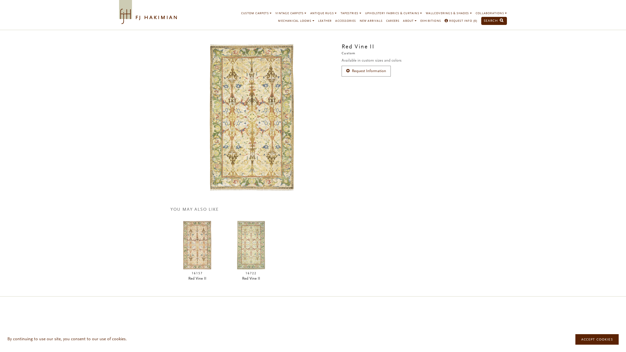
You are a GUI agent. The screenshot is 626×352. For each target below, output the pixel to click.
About (408, 21)
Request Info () (462, 21)
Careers (392, 21)
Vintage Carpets (289, 13)
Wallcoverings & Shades (448, 13)
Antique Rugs (322, 13)
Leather (325, 21)
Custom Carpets (255, 13)
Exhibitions (430, 21)
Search (491, 21)
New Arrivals (371, 21)
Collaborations (490, 13)
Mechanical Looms (295, 21)
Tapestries (350, 13)
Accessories (345, 21)
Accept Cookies (597, 339)
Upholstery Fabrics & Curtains (392, 13)
